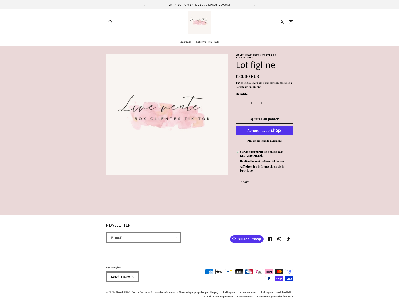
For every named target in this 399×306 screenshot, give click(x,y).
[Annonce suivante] (254, 4)
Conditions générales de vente (275, 296)
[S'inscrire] (175, 238)
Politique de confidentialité (277, 292)
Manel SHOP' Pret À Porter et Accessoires (140, 292)
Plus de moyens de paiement (264, 140)
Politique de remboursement (240, 292)
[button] (110, 22)
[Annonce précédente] (144, 4)
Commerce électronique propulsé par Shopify (192, 292)
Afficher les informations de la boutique (262, 168)
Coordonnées (245, 296)
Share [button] (245, 182)
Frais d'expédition (267, 82)
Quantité (242, 94)
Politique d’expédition (220, 296)
